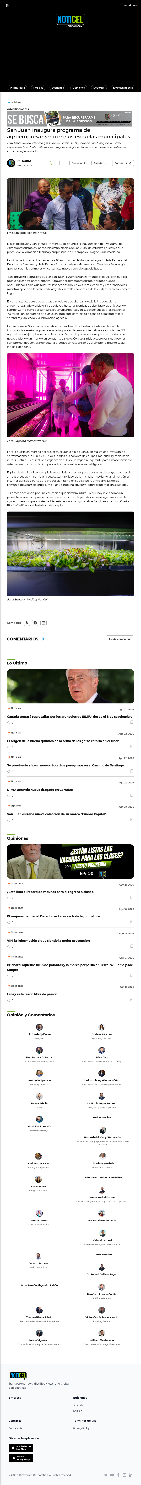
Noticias (38, 87)
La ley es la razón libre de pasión (32, 994)
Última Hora (17, 87)
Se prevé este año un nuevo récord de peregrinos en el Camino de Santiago (65, 765)
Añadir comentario (120, 639)
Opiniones (79, 87)
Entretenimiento (123, 87)
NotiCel (27, 161)
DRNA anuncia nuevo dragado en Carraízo (40, 789)
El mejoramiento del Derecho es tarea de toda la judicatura (53, 916)
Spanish (78, 1405)
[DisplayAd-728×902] (70, 119)
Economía (58, 87)
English (77, 1410)
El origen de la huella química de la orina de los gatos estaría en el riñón (63, 741)
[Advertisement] (70, 55)
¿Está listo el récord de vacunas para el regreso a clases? (51, 891)
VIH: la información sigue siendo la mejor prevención (48, 940)
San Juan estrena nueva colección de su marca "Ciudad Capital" (57, 814)
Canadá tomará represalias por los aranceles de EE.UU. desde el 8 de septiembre (70, 716)
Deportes (99, 87)
